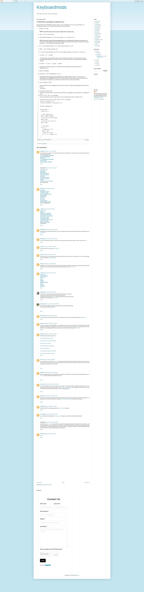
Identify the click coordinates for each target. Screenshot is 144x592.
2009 (96, 65)
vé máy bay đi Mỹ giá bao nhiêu (46, 338)
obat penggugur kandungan (46, 161)
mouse (96, 35)
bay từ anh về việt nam (44, 348)
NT (40, 359)
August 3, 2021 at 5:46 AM (51, 315)
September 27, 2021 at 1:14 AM (50, 323)
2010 (96, 63)
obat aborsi (42, 158)
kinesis (96, 32)
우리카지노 (55, 361)
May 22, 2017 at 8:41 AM (50, 209)
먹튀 (86, 240)
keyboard (97, 29)
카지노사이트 (49, 424)
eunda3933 (42, 406)
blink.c (38, 139)
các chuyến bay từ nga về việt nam (47, 345)
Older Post (87, 482)
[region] (63, 118)
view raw (87, 139)
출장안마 (54, 307)
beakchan (42, 372)
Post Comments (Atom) (47, 484)
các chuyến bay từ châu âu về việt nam (48, 351)
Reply (41, 163)
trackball (96, 41)
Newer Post (39, 482)
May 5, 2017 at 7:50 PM (49, 188)
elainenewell (42, 433)
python (96, 38)
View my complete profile (99, 99)
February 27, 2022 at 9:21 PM (52, 395)
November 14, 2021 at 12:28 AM (48, 359)
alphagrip (97, 21)
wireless (96, 45)
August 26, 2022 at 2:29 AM (51, 414)
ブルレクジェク (55, 297)
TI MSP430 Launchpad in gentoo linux (101, 57)
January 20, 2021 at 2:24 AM (50, 254)
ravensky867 (43, 414)
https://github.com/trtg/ (98, 97)
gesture (96, 27)
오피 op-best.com (44, 303)
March (97, 52)
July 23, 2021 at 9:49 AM (51, 292)
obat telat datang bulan (45, 156)
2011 (96, 61)
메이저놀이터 (56, 248)
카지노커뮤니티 (62, 408)
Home (63, 482)
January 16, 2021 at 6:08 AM (51, 238)
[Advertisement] (63, 470)
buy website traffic (52, 257)
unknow (42, 323)
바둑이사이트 (58, 416)
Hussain (42, 246)
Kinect (96, 30)
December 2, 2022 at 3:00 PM (52, 422)
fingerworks (97, 25)
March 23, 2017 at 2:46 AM (51, 167)
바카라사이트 (77, 327)
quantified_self (98, 39)
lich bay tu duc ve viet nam (45, 343)
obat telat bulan (43, 160)
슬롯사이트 (83, 317)
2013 (96, 51)
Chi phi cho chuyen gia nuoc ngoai (47, 353)
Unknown (42, 151)
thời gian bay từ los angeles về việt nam (48, 340)
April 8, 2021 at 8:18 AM (50, 272)
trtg (96, 91)
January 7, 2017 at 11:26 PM (50, 151)
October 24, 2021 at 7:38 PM (51, 333)
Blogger (77, 575)
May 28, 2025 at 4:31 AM (51, 433)
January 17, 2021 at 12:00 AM (50, 246)
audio (96, 22)
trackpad (97, 42)
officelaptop (42, 229)
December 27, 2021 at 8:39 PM (51, 372)
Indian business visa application (65, 387)
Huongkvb (42, 333)
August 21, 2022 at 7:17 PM (51, 406)
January (98, 54)
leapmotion (97, 33)
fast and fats (43, 315)
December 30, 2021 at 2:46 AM (52, 384)
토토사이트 (72, 266)
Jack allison (42, 384)
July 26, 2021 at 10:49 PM (53, 303)
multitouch (97, 36)
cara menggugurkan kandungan (47, 155)
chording (97, 24)
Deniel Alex (42, 395)
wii (95, 44)
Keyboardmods (52, 7)
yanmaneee (42, 272)
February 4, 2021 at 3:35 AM (50, 263)
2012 (96, 59)
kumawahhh (42, 292)
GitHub (49, 139)
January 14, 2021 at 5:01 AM (51, 229)
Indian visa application (65, 398)
